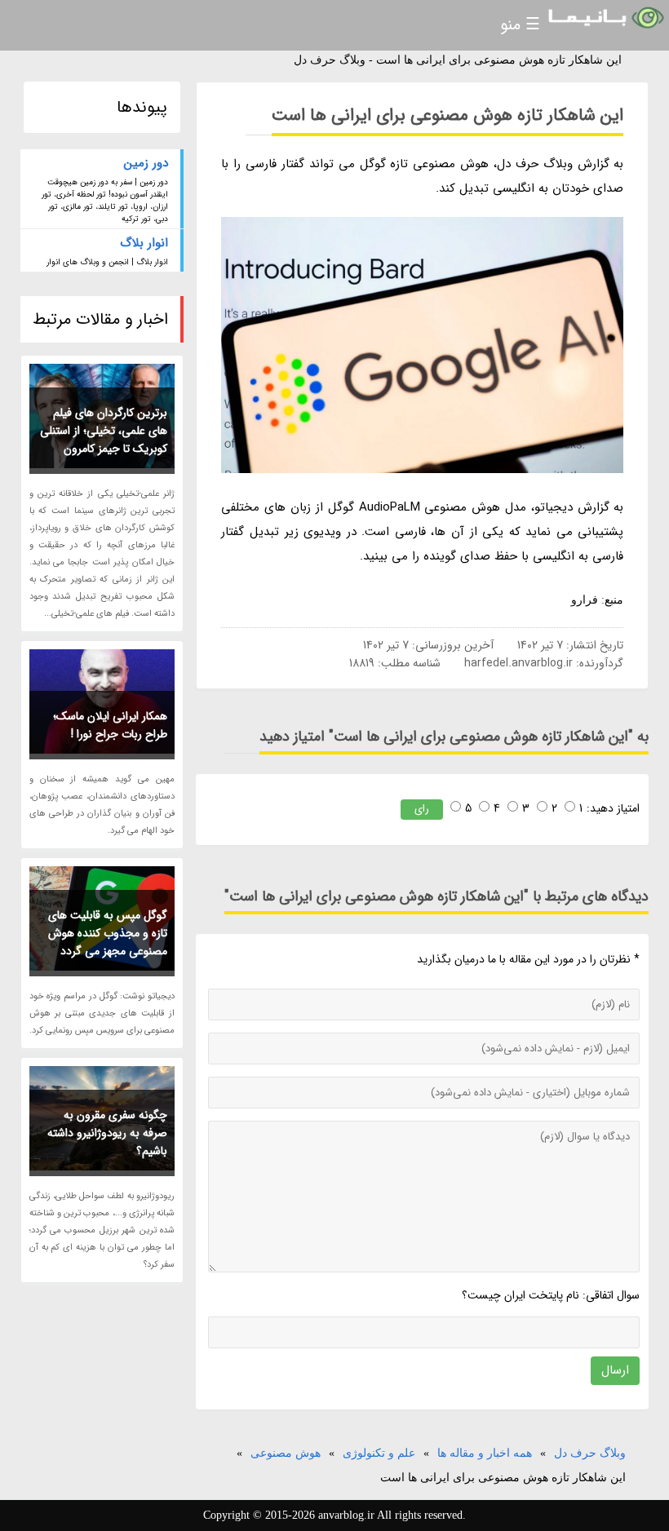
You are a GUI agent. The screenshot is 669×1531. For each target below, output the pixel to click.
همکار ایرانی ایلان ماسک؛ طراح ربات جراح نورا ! (110, 725)
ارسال (615, 1370)
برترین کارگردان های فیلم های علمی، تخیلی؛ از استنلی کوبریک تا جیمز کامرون (103, 431)
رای (421, 808)
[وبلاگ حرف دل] (605, 18)
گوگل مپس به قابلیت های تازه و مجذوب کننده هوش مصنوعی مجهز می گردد (107, 933)
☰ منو (520, 25)
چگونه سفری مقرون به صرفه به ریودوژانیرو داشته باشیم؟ (107, 1133)
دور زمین (146, 163)
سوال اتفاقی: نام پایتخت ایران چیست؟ (551, 1295)
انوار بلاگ (144, 243)
